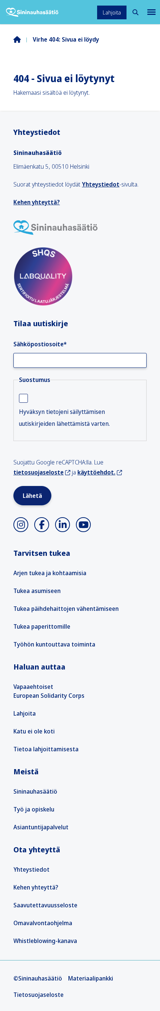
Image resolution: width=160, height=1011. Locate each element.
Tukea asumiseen (37, 591)
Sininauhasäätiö (35, 791)
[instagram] (20, 524)
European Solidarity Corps (48, 695)
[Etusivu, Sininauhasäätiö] (32, 12)
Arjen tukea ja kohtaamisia (49, 573)
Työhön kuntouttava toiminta (54, 644)
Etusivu (23, 39)
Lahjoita (112, 12)
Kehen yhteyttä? (36, 202)
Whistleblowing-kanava (45, 941)
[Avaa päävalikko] (150, 12)
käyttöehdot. (96, 472)
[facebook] (41, 524)
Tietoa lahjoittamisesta (46, 749)
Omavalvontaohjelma (42, 923)
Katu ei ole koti (34, 731)
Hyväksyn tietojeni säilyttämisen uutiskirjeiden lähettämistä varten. (64, 418)
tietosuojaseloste (38, 472)
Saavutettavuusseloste (45, 905)
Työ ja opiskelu (33, 809)
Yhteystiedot (100, 184)
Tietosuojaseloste (38, 995)
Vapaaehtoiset (33, 687)
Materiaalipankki (90, 978)
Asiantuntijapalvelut (40, 827)
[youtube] (83, 524)
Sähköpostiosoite (40, 344)
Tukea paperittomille (41, 626)
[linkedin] (62, 524)
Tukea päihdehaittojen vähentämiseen (66, 609)
